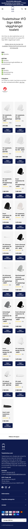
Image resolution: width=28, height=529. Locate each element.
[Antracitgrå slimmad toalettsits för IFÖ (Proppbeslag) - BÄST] (8, 305)
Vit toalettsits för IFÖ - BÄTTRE (19, 117)
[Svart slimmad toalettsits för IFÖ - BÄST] (20, 237)
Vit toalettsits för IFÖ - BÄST (19, 149)
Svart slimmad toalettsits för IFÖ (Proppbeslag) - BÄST (20, 315)
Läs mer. (22, 82)
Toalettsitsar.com (9, 525)
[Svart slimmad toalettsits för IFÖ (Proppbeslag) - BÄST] (20, 305)
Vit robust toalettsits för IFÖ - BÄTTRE (7, 383)
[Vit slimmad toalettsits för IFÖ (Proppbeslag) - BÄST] (8, 268)
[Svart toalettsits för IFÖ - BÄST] (8, 206)
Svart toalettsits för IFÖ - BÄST (7, 215)
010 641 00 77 (11, 472)
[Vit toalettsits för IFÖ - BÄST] (20, 140)
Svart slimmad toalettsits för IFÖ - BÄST (20, 246)
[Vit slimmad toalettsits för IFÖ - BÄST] (8, 237)
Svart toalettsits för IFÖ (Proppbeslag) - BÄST (20, 182)
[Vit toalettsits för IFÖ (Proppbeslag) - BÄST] (8, 171)
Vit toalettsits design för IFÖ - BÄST (20, 350)
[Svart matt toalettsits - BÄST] (8, 405)
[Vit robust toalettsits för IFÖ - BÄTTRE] (8, 374)
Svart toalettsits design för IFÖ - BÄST (7, 351)
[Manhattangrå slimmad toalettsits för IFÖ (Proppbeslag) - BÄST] (20, 268)
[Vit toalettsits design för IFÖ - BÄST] (20, 341)
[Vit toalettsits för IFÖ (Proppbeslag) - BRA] (8, 108)
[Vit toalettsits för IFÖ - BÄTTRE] (20, 108)
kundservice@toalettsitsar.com (16, 474)
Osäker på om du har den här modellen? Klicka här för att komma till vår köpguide (14, 46)
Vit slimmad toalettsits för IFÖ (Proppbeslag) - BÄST (7, 279)
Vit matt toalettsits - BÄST (19, 383)
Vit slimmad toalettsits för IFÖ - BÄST (7, 246)
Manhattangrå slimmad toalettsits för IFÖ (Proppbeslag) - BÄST (20, 280)
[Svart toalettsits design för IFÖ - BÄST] (8, 341)
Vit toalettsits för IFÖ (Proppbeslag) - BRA (7, 118)
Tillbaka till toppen (14, 436)
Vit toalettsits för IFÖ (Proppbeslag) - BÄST (7, 181)
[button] (25, 9)
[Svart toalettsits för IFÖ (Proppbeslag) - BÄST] (20, 171)
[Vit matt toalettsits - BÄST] (20, 374)
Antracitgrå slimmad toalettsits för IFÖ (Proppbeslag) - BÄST (7, 316)
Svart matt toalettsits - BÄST (6, 414)
